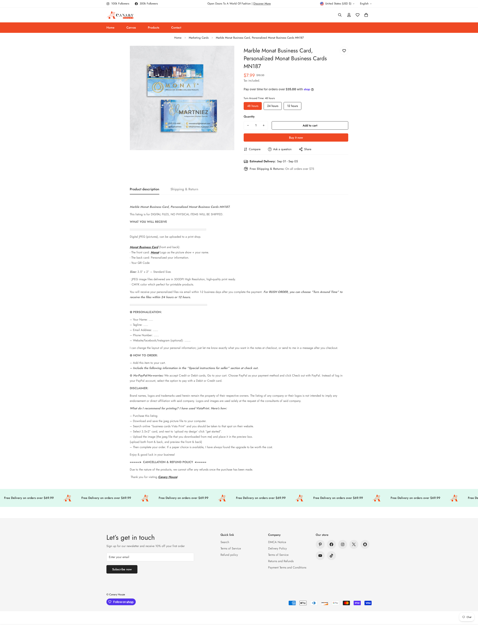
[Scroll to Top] (470, 604)
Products (153, 27)
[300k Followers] (331, 544)
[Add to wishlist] (344, 51)
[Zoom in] (226, 53)
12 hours (292, 105)
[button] (366, 15)
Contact (176, 27)
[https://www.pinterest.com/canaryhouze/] (320, 544)
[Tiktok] (331, 555)
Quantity (249, 116)
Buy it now (296, 137)
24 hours (272, 105)
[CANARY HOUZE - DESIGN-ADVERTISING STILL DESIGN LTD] (120, 15)
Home (110, 27)
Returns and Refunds (281, 561)
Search (225, 542)
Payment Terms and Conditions (287, 567)
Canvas (131, 27)
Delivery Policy (277, 548)
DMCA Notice (277, 542)
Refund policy (229, 555)
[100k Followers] (342, 544)
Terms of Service (231, 548)
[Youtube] (320, 555)
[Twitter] (353, 544)
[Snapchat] (365, 544)
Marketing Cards (199, 38)
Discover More (262, 3)
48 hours (252, 105)
